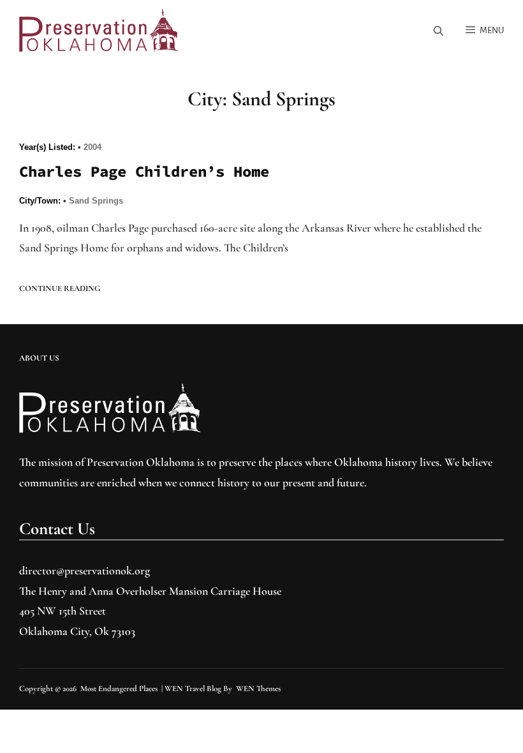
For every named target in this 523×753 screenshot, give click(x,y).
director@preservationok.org (84, 570)
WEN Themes (258, 688)
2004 (92, 147)
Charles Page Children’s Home (144, 171)
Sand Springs (96, 200)
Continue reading (60, 288)
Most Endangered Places (119, 688)
